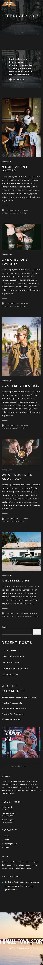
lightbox (5, 616)
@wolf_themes (11, 890)
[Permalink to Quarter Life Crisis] (21, 346)
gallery (21, 862)
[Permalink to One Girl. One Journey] (21, 237)
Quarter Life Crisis (20, 385)
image (34, 613)
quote (28, 865)
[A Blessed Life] (21, 551)
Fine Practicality (17, 714)
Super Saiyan (11, 663)
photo (10, 616)
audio (6, 862)
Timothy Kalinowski (12, 210)
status (4, 868)
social (35, 865)
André (4, 703)
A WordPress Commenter (12, 698)
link (3, 865)
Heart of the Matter (18, 709)
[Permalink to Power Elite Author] (21, 69)
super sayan (20, 868)
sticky (11, 868)
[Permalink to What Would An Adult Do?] (21, 452)
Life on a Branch (13, 656)
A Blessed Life (15, 580)
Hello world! (11, 650)
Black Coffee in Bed (15, 669)
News (26, 210)
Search (4, 627)
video (29, 868)
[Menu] (39, 3)
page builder (12, 865)
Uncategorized (10, 844)
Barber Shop (11, 675)
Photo (6, 840)
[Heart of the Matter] (21, 127)
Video (6, 847)
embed (13, 862)
